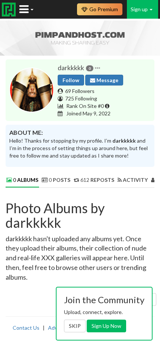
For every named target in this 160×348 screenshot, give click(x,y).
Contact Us (26, 327)
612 (96, 180)
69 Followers (80, 91)
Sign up (140, 9)
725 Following (81, 98)
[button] (97, 68)
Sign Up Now (106, 326)
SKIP (75, 326)
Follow (71, 80)
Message (106, 80)
